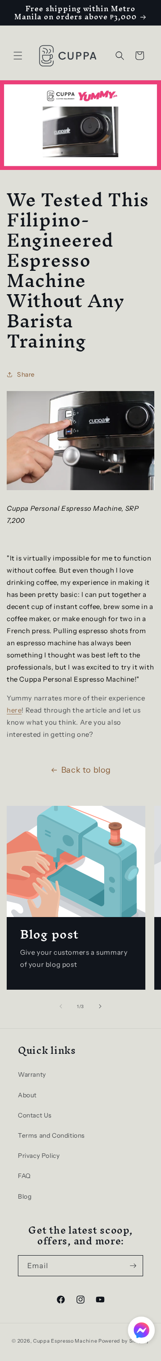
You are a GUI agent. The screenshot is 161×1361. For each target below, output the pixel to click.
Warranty (32, 1074)
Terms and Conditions (51, 1135)
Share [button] (26, 374)
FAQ (24, 1176)
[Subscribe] (133, 1265)
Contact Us (35, 1115)
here (14, 710)
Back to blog (86, 770)
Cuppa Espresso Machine (65, 1341)
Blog (24, 1196)
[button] (18, 55)
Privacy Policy (38, 1156)
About (27, 1095)
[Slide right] (100, 1006)
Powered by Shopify (123, 1341)
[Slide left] (61, 1006)
